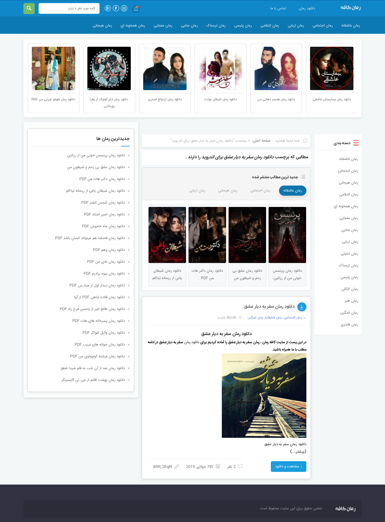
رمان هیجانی (102, 26)
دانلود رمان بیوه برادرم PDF (104, 274)
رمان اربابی (296, 26)
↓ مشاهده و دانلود (288, 466)
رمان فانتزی (349, 325)
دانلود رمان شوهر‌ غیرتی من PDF (53, 99)
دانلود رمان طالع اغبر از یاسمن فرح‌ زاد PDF (92, 309)
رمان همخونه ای (133, 26)
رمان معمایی (163, 26)
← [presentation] (32, 68)
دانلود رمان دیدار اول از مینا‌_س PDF (97, 285)
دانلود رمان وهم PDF (109, 250)
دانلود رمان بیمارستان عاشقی (332, 99)
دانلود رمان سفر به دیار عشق (269, 307)
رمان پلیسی (243, 26)
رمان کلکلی (349, 289)
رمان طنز (351, 301)
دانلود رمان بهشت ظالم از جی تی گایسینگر (93, 380)
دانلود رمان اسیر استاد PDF (104, 214)
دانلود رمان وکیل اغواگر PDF (104, 333)
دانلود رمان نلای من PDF (106, 262)
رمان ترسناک (216, 26)
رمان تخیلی (349, 254)
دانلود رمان (307, 8)
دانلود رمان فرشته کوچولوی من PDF (97, 356)
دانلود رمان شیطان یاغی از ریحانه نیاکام (95, 191)
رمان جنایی (189, 26)
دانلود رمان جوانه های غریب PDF (100, 345)
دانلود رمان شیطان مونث (220, 99)
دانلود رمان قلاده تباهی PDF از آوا (99, 297)
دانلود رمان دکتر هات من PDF (102, 179)
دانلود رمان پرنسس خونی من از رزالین (96, 155)
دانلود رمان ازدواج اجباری (165, 99)
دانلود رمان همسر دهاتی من (276, 99)
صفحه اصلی (262, 141)
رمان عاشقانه (350, 26)
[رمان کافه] (345, 8)
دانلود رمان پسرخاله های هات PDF (98, 321)
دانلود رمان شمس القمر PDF (103, 203)
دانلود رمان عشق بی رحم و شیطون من (96, 167)
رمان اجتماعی (323, 26)
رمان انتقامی (269, 26)
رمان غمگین (349, 313)
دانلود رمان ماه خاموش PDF (103, 226)
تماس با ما (278, 8)
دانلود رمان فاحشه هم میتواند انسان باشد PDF (90, 238)
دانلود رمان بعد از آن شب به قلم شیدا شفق (93, 368)
